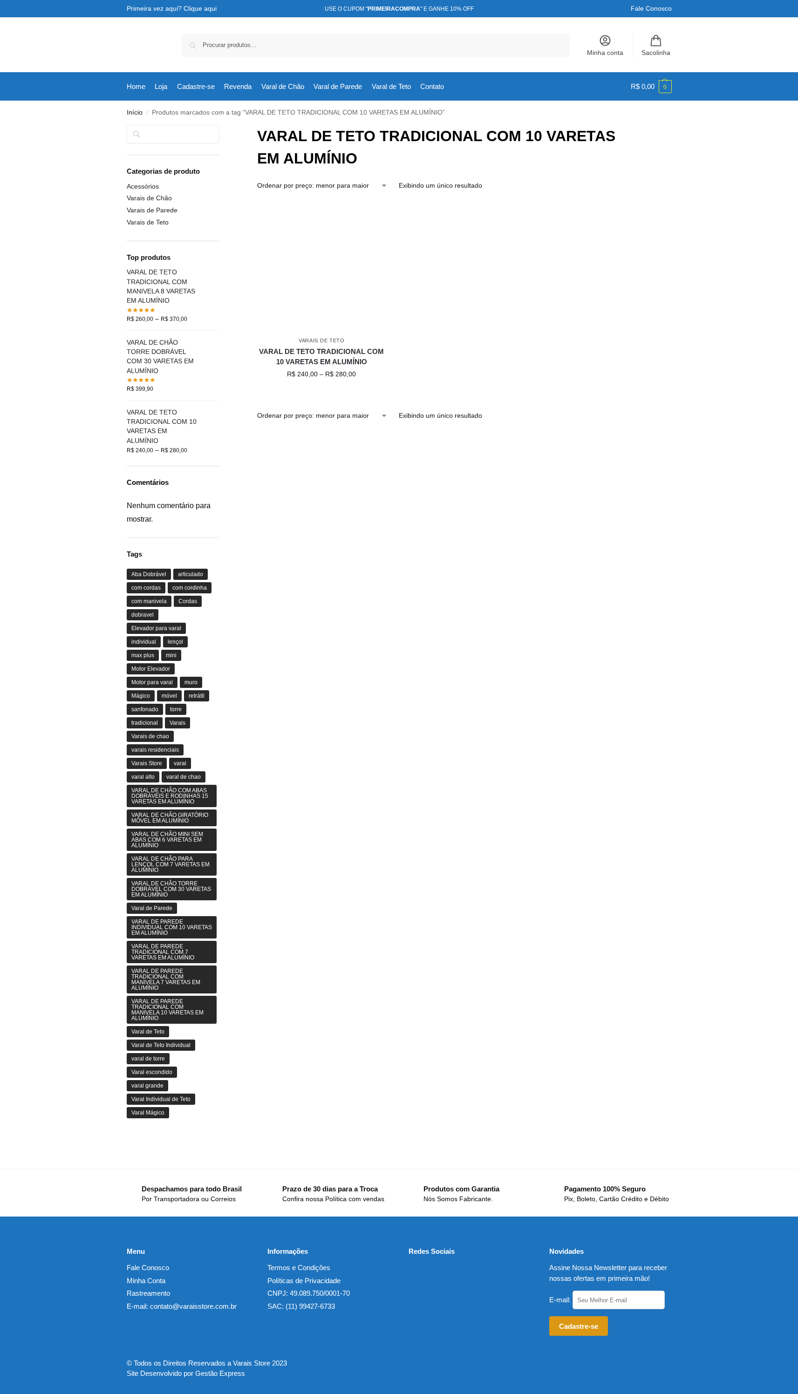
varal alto (143, 777)
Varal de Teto (147, 1031)
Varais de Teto (322, 340)
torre (176, 709)
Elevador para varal (156, 628)
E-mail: (561, 1300)
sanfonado (144, 709)
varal (180, 763)
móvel (169, 696)
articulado (190, 574)
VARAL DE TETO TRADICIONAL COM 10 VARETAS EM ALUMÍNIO (321, 356)
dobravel (142, 615)
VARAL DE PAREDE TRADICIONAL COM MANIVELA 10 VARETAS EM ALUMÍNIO (167, 1009)
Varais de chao (150, 736)
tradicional (144, 723)
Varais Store (146, 763)
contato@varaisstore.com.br (193, 1306)
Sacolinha (655, 52)
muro (191, 682)
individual (143, 642)
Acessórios (143, 186)
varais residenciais (155, 750)
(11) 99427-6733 (310, 1306)
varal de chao (183, 777)
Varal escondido (151, 1072)
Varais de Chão (149, 198)
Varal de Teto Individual (161, 1045)
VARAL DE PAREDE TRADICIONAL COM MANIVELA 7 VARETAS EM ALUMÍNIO (165, 979)
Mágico (140, 696)
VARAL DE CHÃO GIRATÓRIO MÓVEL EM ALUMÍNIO (169, 818)
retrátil (197, 696)
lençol (175, 642)
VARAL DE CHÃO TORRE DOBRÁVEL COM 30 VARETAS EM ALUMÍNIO (171, 889)
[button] (651, 87)
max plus (142, 655)
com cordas (146, 588)
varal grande (147, 1085)
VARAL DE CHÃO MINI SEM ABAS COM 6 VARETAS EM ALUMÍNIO (167, 840)
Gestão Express (220, 1373)
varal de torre (148, 1058)
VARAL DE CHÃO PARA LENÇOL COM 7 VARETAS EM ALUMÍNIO (170, 864)
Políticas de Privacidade (304, 1281)
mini (171, 655)
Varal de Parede (151, 908)
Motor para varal (152, 682)
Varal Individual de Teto (161, 1099)
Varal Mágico (147, 1112)
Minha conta (605, 52)
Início (135, 112)
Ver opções (321, 394)
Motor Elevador (150, 669)
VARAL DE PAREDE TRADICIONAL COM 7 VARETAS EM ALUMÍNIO (162, 952)
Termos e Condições (298, 1268)
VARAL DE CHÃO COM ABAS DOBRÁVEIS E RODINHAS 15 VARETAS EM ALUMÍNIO (169, 796)
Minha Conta (146, 1281)
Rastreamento (148, 1293)
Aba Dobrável (148, 574)
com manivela (149, 601)
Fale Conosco (651, 8)
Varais (177, 723)
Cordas (187, 601)
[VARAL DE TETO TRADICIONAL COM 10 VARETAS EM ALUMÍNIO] (321, 267)
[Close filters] (222, 131)
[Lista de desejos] (381, 216)
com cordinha (189, 588)
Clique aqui (200, 8)
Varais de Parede (152, 210)
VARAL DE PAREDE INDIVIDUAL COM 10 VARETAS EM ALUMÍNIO (171, 927)
